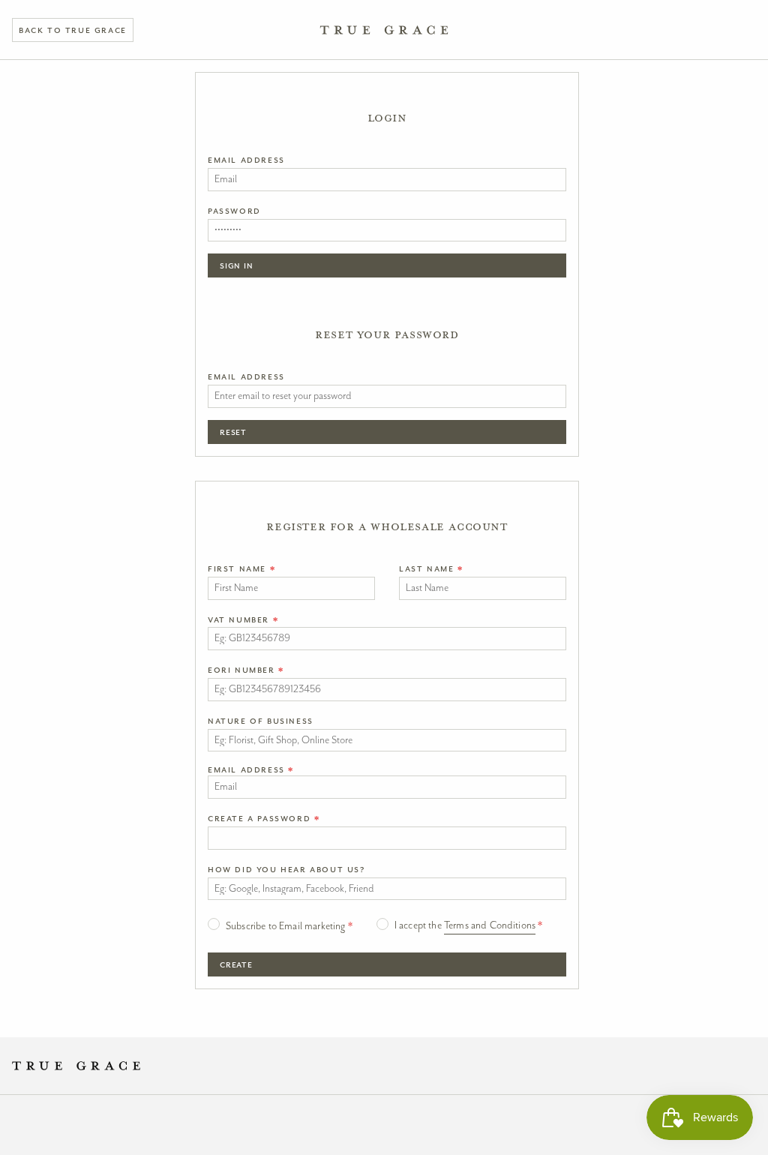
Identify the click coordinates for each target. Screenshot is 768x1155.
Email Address (246, 160)
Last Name (431, 568)
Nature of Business (261, 721)
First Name (241, 568)
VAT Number (243, 620)
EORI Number (246, 670)
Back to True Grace (73, 30)
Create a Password (264, 818)
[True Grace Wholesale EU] (384, 30)
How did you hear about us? (286, 869)
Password (234, 211)
